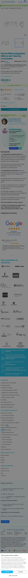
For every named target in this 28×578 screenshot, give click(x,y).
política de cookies (5, 569)
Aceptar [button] (7, 571)
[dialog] (14, 565)
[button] (14, 575)
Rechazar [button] (20, 571)
